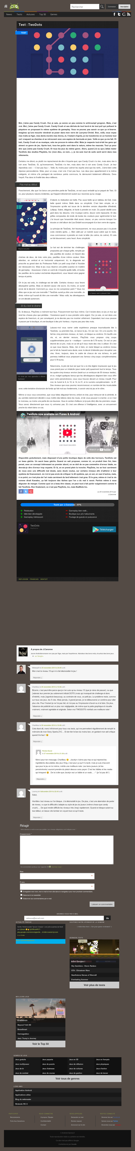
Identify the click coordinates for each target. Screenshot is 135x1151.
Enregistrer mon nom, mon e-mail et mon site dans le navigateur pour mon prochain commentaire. (58, 891)
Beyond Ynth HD (24, 1025)
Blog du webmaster (23, 1099)
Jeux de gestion (75, 1073)
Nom (21, 871)
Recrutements (15, 1117)
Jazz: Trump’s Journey (27, 1038)
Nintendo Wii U (21, 1104)
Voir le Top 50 (40, 1044)
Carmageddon (23, 1034)
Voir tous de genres (67, 1078)
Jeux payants (47, 1059)
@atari (22, 929)
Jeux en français (102, 1059)
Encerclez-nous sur (111, 1125)
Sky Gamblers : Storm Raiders (83, 966)
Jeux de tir (19, 1068)
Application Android (23, 1090)
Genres (53, 14)
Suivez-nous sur (110, 1121)
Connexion (112, 6)
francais (34, 579)
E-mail (22, 882)
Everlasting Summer (79, 979)
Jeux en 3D (73, 1059)
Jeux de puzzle (48, 1064)
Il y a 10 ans (21, 935)
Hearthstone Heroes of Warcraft (84, 975)
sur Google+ (39, 656)
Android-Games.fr (12, 6)
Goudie (74, 1144)
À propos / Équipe (47, 1117)
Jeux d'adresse (48, 1068)
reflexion (23, 579)
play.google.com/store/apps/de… (29, 932)
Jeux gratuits (20, 1059)
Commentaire (26, 834)
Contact (43, 1125)
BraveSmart (22, 1029)
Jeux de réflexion (76, 1064)
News (9, 14)
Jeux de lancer (102, 1073)
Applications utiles (23, 1094)
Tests (19, 14)
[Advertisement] (67, 99)
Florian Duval (47, 751)
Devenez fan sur (111, 1117)
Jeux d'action (101, 1068)
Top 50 (42, 14)
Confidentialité (46, 1121)
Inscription (124, 6)
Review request (76, 1121)
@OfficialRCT (35, 929)
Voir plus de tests (94, 985)
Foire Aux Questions (17, 1121)
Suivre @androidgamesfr (25, 940)
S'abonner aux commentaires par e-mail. (37, 898)
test (23, 32)
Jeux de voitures (76, 1068)
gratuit (44, 579)
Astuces (30, 14)
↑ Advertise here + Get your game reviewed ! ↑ (94, 926)
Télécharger (107, 529)
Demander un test (77, 1117)
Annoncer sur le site (78, 1125)
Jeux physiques (102, 1064)
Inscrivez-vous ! (57, 867)
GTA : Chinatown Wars (80, 970)
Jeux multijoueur (22, 1064)
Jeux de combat (21, 1073)
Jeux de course (48, 1073)
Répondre (37, 677)
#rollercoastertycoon (50, 932)
